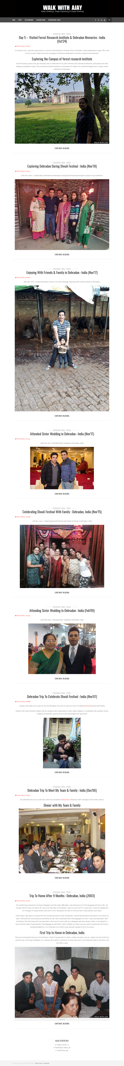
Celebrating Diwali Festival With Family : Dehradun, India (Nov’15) (62, 511)
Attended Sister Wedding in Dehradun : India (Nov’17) (62, 433)
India (63, 34)
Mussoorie (65, 800)
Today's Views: (62, 1045)
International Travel (54, 20)
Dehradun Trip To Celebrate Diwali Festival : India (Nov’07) (62, 696)
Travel (68, 34)
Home (13, 20)
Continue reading (62, 148)
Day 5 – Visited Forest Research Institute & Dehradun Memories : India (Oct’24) (62, 39)
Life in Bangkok (29, 20)
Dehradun (56, 34)
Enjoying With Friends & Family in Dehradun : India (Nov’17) (62, 272)
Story (20, 20)
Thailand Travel (40, 20)
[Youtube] (104, 19)
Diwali (88, 706)
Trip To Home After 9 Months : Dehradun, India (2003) (62, 895)
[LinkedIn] (101, 19)
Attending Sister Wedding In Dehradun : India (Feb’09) (62, 610)
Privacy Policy (39, 1063)
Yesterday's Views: (61, 1047)
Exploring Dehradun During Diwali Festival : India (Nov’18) (62, 166)
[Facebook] (95, 19)
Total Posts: (61, 1050)
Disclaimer (46, 1063)
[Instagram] (98, 19)
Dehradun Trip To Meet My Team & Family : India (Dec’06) (62, 790)
